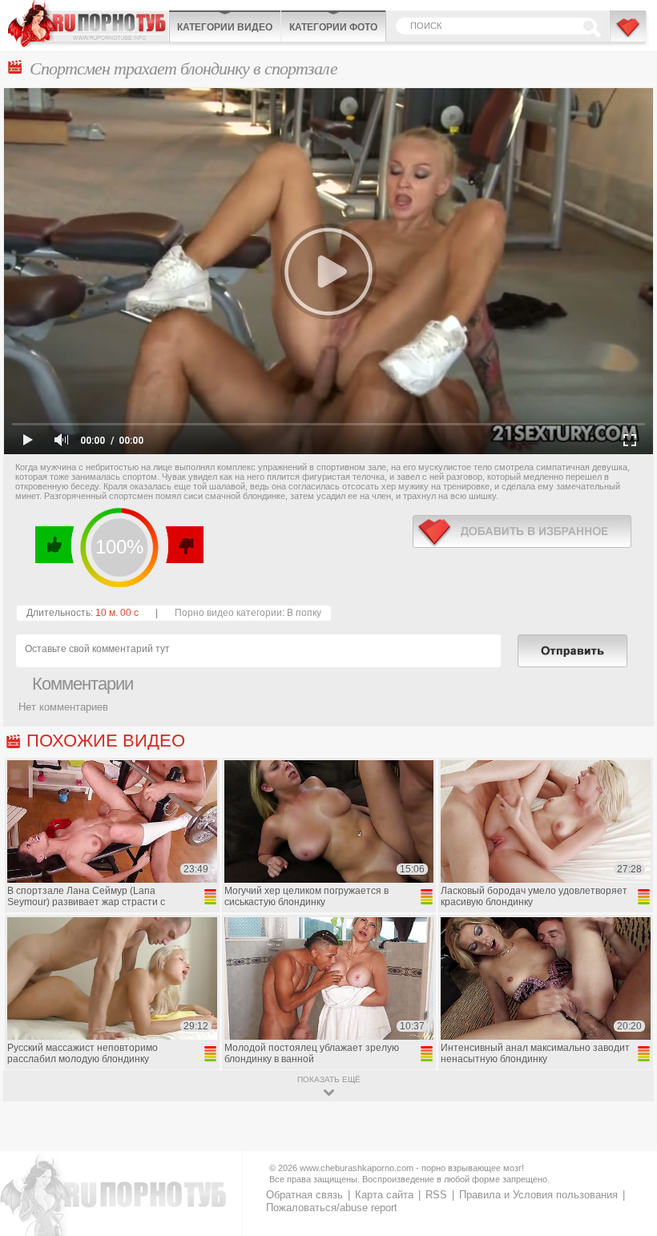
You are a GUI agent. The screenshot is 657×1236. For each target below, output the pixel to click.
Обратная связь (304, 1195)
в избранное (522, 531)
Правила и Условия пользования (538, 1195)
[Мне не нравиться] (184, 544)
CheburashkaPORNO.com (88, 23)
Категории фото (333, 27)
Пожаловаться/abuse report (331, 1208)
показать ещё (329, 1079)
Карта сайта (384, 1195)
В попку (304, 612)
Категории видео (224, 27)
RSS (436, 1195)
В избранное (629, 34)
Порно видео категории (228, 612)
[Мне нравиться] (55, 544)
